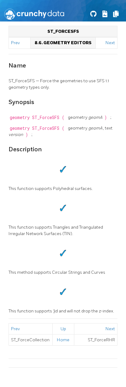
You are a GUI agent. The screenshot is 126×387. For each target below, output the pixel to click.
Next (110, 42)
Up (63, 328)
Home (63, 339)
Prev (16, 42)
